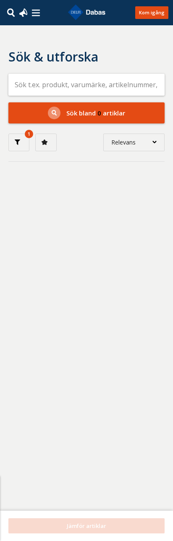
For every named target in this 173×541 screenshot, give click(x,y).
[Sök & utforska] (11, 12)
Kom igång (152, 12)
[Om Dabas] (36, 13)
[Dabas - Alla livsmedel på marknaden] (86, 12)
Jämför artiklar (86, 526)
